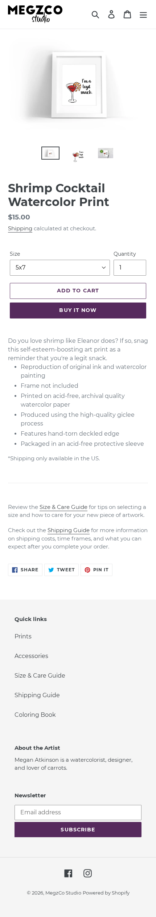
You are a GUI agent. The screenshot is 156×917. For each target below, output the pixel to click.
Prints (23, 636)
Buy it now (78, 310)
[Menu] (143, 14)
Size (15, 254)
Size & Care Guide (63, 506)
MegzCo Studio (63, 893)
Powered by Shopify (106, 893)
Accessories (31, 656)
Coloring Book (35, 714)
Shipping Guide (69, 530)
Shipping (20, 228)
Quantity (125, 254)
